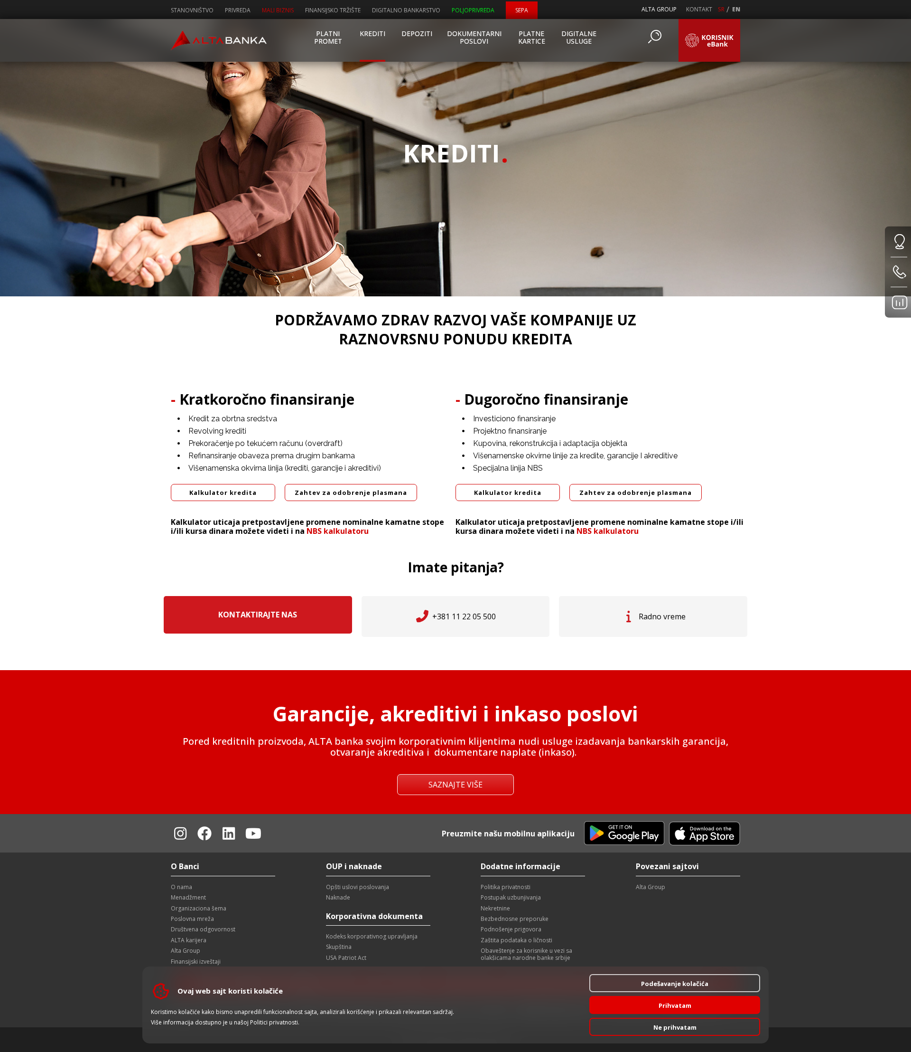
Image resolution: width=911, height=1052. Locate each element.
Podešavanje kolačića (674, 983)
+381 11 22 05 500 (464, 616)
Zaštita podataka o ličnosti (516, 940)
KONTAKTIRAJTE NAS (257, 614)
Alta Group (185, 951)
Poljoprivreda (473, 10)
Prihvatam (675, 1005)
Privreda (238, 10)
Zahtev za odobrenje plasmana (351, 492)
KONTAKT (699, 9)
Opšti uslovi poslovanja (357, 887)
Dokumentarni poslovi (474, 37)
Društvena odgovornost (203, 929)
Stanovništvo (192, 10)
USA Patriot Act (346, 958)
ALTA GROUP (659, 9)
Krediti (372, 33)
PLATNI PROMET (328, 37)
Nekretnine (495, 908)
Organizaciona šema (198, 908)
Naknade (338, 897)
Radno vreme (662, 616)
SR (721, 9)
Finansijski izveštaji (196, 961)
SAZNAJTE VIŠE (455, 784)
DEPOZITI (416, 33)
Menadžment (188, 897)
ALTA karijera (188, 940)
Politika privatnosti (505, 887)
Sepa (521, 10)
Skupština (339, 947)
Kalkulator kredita (223, 492)
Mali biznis (278, 10)
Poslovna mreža (192, 919)
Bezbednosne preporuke (514, 919)
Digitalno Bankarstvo (406, 10)
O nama (181, 887)
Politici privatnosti (274, 1022)
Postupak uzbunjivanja (511, 897)
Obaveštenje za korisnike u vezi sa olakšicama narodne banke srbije (526, 954)
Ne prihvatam (675, 1027)
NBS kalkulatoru (338, 531)
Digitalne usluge (578, 37)
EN (736, 9)
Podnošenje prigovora (511, 929)
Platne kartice (531, 37)
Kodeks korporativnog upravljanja (372, 936)
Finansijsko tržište (333, 10)
